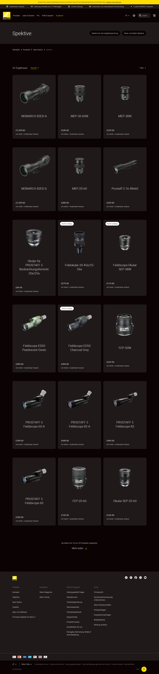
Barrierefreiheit (129, 664)
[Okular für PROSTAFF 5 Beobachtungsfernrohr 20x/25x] (34, 238)
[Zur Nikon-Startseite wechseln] (6, 15)
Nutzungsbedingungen (73, 664)
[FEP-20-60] (79, 478)
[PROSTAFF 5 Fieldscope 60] (34, 476)
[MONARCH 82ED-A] (34, 93)
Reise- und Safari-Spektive (134, 33)
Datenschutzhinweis (57, 664)
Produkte (16, 15)
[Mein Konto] (134, 15)
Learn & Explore (28, 15)
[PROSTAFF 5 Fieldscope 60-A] (34, 400)
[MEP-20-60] (79, 166)
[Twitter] (140, 577)
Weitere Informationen (76, 292)
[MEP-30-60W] (79, 93)
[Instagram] (131, 577)
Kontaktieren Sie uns (42, 664)
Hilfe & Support (47, 15)
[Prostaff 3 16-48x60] (124, 166)
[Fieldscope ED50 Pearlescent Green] (34, 323)
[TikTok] (126, 577)
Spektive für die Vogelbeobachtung (105, 33)
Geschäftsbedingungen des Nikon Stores (96, 664)
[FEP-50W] (124, 325)
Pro (38, 15)
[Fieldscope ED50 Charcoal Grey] (79, 323)
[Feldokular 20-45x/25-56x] (79, 242)
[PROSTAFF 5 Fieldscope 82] (124, 400)
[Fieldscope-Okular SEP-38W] (124, 242)
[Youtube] (145, 577)
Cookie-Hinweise (117, 664)
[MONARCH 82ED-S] (34, 166)
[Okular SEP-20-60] (124, 478)
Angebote (59, 15)
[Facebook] (135, 577)
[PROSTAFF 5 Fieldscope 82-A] (79, 400)
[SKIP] (144, 669)
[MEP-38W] (124, 93)
